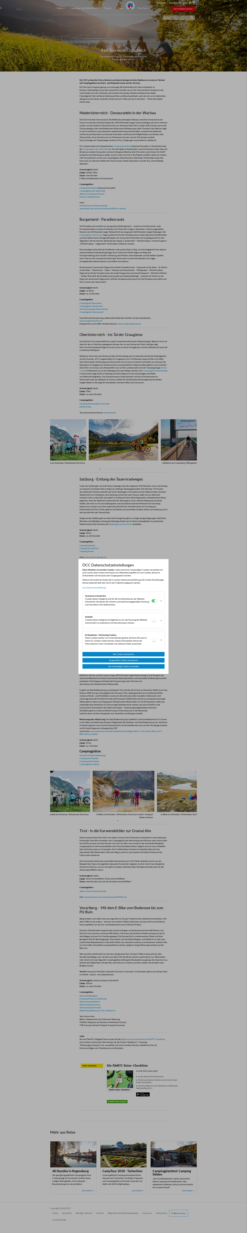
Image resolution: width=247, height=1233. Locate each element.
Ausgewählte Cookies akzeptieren (123, 660)
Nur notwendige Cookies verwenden (123, 666)
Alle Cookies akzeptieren (123, 654)
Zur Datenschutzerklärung (94, 587)
